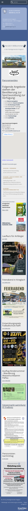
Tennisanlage (12, 116)
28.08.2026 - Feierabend (9, 168)
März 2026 (5, 210)
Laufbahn (11, 118)
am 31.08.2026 (6, 381)
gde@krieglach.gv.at (10, 26)
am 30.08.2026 (6, 328)
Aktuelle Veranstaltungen (9, 164)
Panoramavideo (10, 80)
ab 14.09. (4, 239)
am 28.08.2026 (6, 282)
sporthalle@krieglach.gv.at (12, 131)
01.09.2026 (5, 459)
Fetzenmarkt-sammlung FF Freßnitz (14, 406)
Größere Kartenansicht (7, 160)
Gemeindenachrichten (8, 202)
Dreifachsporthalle (14, 105)
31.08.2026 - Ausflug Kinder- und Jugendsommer (12, 177)
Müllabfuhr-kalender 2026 (7, 223)
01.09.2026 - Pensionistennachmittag (11, 189)
